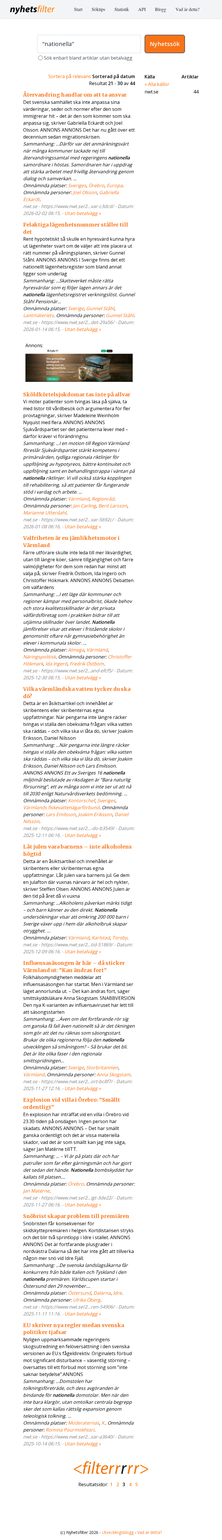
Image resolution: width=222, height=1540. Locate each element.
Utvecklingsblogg (118, 1532)
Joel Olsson (85, 192)
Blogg (160, 9)
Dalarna (102, 1293)
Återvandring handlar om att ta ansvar (75, 94)
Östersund (79, 1293)
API (142, 9)
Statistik (121, 9)
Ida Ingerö (56, 663)
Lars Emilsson (61, 814)
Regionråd (103, 499)
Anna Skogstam (113, 1074)
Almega (76, 650)
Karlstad (101, 937)
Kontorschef (81, 800)
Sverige (76, 308)
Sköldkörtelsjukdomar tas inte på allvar (76, 394)
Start (78, 9)
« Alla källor (157, 84)
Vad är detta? (187, 9)
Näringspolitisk (39, 657)
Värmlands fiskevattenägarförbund (61, 807)
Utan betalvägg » (82, 213)
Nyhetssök (165, 44)
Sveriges (77, 185)
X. (103, 1423)
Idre (117, 1293)
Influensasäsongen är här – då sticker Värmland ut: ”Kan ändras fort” (74, 967)
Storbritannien (102, 1067)
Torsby (119, 937)
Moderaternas (83, 1423)
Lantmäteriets (38, 315)
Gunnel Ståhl (100, 308)
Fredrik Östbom (87, 663)
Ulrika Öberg (86, 1300)
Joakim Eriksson (95, 814)
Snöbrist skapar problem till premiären (76, 1216)
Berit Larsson (112, 506)
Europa (115, 185)
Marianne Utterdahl (44, 512)
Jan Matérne (36, 1191)
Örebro (96, 185)
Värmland (78, 499)
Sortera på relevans (69, 76)
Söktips (98, 9)
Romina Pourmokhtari (70, 1430)
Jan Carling (84, 506)
